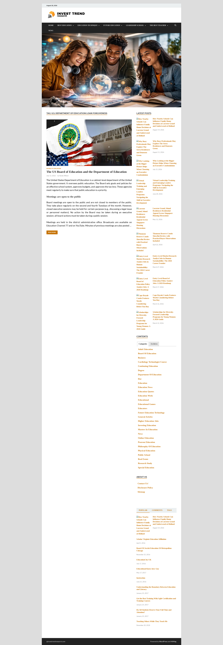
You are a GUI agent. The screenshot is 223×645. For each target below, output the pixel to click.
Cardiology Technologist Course (152, 362)
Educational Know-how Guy (147, 569)
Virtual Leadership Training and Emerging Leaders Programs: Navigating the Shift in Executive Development (164, 185)
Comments (157, 510)
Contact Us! (143, 483)
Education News (145, 387)
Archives (154, 344)
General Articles (145, 417)
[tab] (143, 344)
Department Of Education (149, 374)
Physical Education (146, 450)
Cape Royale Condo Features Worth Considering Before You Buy (164, 297)
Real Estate (143, 459)
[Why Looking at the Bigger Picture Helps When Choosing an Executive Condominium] (143, 161)
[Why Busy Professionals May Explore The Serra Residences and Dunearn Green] (143, 141)
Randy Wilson (64, 176)
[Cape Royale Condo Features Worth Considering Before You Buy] (143, 296)
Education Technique (87, 25)
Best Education (64, 25)
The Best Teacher (158, 25)
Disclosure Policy (145, 488)
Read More (51, 231)
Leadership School (135, 25)
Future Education (111, 25)
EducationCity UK (143, 560)
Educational (143, 400)
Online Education (146, 438)
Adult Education (145, 349)
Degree (141, 370)
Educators (142, 408)
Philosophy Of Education (149, 446)
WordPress (163, 641)
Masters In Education (147, 429)
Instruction (140, 578)
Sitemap (141, 492)
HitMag (173, 641)
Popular (143, 510)
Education (142, 383)
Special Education (146, 467)
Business (142, 358)
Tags (169, 510)
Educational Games (147, 404)
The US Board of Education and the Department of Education (86, 171)
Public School (144, 455)
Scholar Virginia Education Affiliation (151, 539)
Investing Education (147, 425)
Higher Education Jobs (148, 421)
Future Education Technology (151, 412)
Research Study (145, 463)
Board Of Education (53, 168)
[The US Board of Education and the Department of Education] (89, 142)
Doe (139, 379)
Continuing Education (148, 366)
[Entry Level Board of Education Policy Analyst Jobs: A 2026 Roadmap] (143, 279)
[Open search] (175, 25)
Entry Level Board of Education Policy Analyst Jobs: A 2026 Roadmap (162, 280)
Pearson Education (146, 442)
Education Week (145, 396)
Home (51, 25)
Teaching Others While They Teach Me (151, 621)
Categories (143, 344)
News (50, 30)
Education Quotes (146, 391)
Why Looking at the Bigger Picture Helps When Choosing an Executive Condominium (164, 163)
